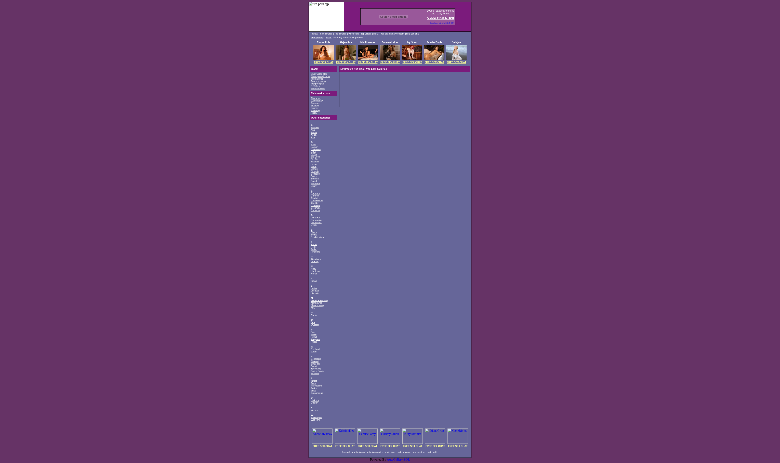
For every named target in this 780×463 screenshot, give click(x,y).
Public (314, 342)
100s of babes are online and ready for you (440, 12)
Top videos (366, 33)
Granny (314, 261)
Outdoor (315, 325)
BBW (313, 152)
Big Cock (315, 156)
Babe (313, 144)
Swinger (315, 373)
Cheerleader (317, 200)
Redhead (315, 349)
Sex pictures (326, 33)
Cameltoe (315, 193)
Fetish (314, 249)
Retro (313, 351)
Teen (313, 383)
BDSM (314, 154)
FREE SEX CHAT (323, 62)
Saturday (315, 110)
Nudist (314, 315)
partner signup (404, 452)
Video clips (353, 33)
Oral (313, 322)
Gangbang (316, 259)
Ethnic (314, 234)
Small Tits (316, 364)
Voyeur (314, 410)
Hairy (313, 269)
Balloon (314, 147)
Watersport (316, 417)
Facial (314, 244)
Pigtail (314, 337)
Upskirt (314, 402)
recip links (390, 452)
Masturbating (317, 305)
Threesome (316, 385)
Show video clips (319, 74)
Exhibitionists (317, 237)
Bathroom (316, 149)
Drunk (314, 225)
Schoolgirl (316, 359)
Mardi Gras (316, 303)
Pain (313, 332)
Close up (315, 205)
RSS (375, 33)
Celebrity (315, 198)
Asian (313, 135)
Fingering (315, 251)
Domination (316, 220)
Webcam (315, 420)
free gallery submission (353, 452)
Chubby (315, 203)
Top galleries (317, 79)
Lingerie (315, 293)
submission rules (375, 452)
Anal (313, 130)
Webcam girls (402, 33)
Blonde (314, 169)
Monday (315, 105)
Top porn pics (317, 83)
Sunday (314, 108)
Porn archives (318, 88)
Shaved (314, 361)
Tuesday (315, 103)
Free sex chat (386, 33)
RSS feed (315, 86)
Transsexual (317, 393)
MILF (313, 308)
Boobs (314, 176)
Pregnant (315, 339)
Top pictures (340, 33)
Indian (314, 281)
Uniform (315, 400)
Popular (314, 33)
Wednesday (317, 100)
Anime (314, 132)
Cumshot (315, 210)
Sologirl (314, 366)
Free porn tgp (317, 37)
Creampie (316, 208)
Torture (314, 388)
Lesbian (315, 290)
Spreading (316, 368)
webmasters (419, 452)
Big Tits (314, 159)
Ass (313, 137)
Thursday (316, 98)
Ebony (314, 232)
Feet (313, 247)
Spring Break (317, 371)
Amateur (315, 127)
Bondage (315, 174)
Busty (314, 186)
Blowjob (314, 171)
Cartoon (315, 195)
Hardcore (315, 271)
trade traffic (432, 452)
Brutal (314, 181)
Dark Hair (316, 217)
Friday (314, 113)
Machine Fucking (319, 300)
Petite (313, 334)
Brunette (315, 178)
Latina (314, 288)
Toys (313, 390)
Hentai (314, 273)
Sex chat (415, 33)
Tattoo (314, 381)
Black (329, 37)
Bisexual (315, 161)
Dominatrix (316, 222)
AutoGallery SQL (398, 459)
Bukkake (315, 183)
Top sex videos (318, 81)
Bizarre (314, 164)
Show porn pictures (320, 76)
